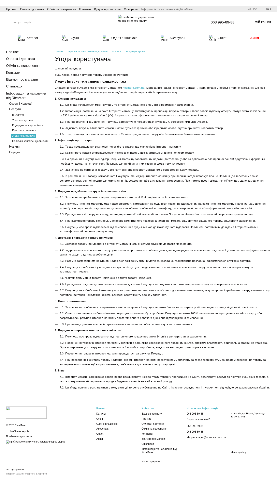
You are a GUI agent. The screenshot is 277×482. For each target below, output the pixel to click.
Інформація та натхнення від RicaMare (167, 9)
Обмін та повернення (61, 9)
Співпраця (131, 9)
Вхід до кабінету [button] (152, 413)
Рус (255, 9)
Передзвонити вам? (198, 419)
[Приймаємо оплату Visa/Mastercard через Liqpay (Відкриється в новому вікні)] (35, 441)
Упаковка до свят (22, 120)
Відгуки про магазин (107, 9)
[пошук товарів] (9, 22)
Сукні (75, 38)
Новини (14, 146)
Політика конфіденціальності (30, 141)
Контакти (85, 9)
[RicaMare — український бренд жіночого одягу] (26, 412)
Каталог (32, 38)
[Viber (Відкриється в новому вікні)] (201, 22)
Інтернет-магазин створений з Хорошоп (26, 473)
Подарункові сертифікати (27, 125)
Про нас (11, 9)
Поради (14, 152)
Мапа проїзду (238, 452)
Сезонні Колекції (20, 103)
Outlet (222, 38)
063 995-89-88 (222, 22)
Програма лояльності (25, 130)
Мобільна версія (19, 431)
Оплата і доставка (32, 9)
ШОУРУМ (18, 114)
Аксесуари (177, 38)
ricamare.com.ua (133, 87)
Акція (254, 38)
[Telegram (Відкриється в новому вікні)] (195, 22)
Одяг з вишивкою (124, 38)
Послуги (15, 109)
